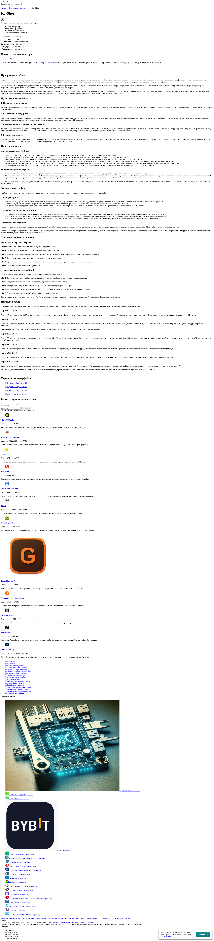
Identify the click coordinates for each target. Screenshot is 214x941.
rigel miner (55, 918)
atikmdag (47, 918)
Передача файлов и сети (14, 683)
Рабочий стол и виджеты (14, 685)
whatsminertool (6, 918)
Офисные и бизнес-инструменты (17, 681)
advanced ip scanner (20, 918)
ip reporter (39, 918)
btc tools (31, 918)
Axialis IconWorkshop (9, 489)
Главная (4, 8)
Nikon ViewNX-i (7, 615)
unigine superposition (108, 918)
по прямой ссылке (47, 63)
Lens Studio (5, 454)
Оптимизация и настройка (15, 677)
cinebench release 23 (92, 918)
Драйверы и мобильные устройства (18, 671)
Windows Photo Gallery (10, 437)
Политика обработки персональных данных (68, 922)
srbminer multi (66, 918)
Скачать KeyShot (7, 59)
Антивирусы (10, 661)
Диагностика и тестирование (16, 669)
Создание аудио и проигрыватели (18, 689)
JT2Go (3, 506)
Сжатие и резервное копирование (18, 687)
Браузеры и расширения (14, 665)
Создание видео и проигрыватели (18, 691)
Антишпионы (10, 663)
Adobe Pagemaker (8, 523)
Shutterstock (5, 471)
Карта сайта (90, 922)
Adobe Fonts (6, 632)
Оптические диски (12, 679)
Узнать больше (166, 936)
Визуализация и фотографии (20, 8)
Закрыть (203, 934)
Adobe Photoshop (7, 649)
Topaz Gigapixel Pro (8, 581)
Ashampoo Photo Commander (12, 598)
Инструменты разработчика (16, 673)
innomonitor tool (78, 918)
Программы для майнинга (15, 693)
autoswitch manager (124, 918)
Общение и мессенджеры (15, 675)
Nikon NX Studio (7, 420)
